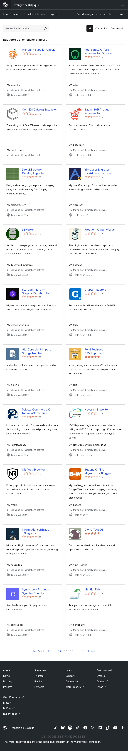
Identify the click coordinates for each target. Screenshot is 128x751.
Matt (7, 702)
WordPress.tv (75, 686)
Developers (72, 681)
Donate (102, 681)
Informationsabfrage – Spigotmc (35, 531)
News (6, 675)
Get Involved (104, 670)
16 (71, 651)
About (6, 670)
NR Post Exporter (33, 469)
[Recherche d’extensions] (45, 28)
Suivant (91, 651)
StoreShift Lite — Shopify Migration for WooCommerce (36, 291)
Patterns (39, 686)
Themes (39, 675)
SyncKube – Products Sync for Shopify (36, 591)
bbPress (9, 708)
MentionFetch (93, 589)
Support (70, 675)
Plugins (38, 681)
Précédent (38, 651)
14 (59, 651)
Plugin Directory (11, 14)
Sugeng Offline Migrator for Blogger (97, 471)
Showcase (40, 670)
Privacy (7, 686)
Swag (101, 686)
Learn (69, 670)
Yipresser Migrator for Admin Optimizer (97, 171)
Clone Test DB (93, 529)
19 (82, 651)
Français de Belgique (22, 727)
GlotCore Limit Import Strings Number (36, 351)
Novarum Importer (96, 409)
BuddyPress (11, 713)
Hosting (7, 681)
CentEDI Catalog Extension (39, 109)
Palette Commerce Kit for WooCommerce (37, 411)
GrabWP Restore (95, 289)
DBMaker (28, 229)
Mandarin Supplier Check (38, 49)
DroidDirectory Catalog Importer (33, 171)
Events (101, 675)
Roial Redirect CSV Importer (93, 351)
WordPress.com (13, 697)
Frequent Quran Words (99, 229)
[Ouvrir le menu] (123, 4)
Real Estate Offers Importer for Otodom (98, 51)
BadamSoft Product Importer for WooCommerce (97, 111)
